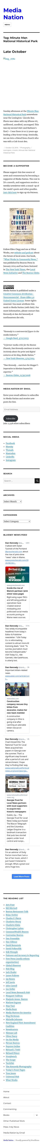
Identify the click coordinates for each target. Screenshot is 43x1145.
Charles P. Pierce (13, 918)
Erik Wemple (12, 952)
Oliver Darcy (11, 1036)
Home (6, 1091)
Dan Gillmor (11, 942)
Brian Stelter (12, 915)
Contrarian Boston (14, 935)
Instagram (11, 460)
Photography (25, 148)
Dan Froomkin (12, 938)
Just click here (10, 192)
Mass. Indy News (11, 1127)
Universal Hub (12, 1076)
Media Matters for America (18, 1012)
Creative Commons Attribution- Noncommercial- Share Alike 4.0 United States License (18, 297)
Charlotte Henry (13, 921)
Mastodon (10, 453)
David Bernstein (13, 945)
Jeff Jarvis (10, 982)
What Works (11, 1080)
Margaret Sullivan (14, 996)
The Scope (11, 1060)
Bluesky (9, 446)
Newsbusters (12, 1029)
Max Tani (10, 1006)
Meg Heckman (12, 1016)
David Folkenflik (13, 948)
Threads (9, 450)
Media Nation (13, 14)
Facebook (10, 443)
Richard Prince (12, 1053)
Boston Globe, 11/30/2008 (18, 375)
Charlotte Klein (13, 925)
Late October (14, 52)
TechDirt (10, 1063)
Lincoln (15, 150)
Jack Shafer (11, 972)
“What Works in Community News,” (20, 259)
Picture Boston (13, 1043)
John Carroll (11, 985)
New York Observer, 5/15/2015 (20, 358)
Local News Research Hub (18, 992)
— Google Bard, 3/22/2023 (16, 338)
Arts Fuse (10, 905)
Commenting (9, 1109)
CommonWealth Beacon (17, 932)
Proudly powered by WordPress (27, 1140)
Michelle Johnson (14, 1019)
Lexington (7, 150)
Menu (7, 25)
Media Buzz (11, 1009)
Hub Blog (10, 969)
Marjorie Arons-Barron (17, 999)
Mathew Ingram (13, 1002)
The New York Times (15, 269)
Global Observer (13, 965)
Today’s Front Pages (15, 1070)
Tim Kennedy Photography (18, 1066)
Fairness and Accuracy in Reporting (22, 955)
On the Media (12, 1039)
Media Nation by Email (14, 1133)
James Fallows (12, 975)
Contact (7, 1103)
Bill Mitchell (11, 908)
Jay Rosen (10, 979)
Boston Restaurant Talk (17, 911)
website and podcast (23, 252)
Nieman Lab (11, 1033)
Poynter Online (13, 1046)
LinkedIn (10, 457)
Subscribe (10, 418)
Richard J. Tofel (13, 1049)
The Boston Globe (30, 273)
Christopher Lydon (15, 928)
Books (6, 1115)
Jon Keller (10, 989)
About (6, 1097)
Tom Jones (11, 1073)
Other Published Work (14, 1121)
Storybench (11, 1056)
